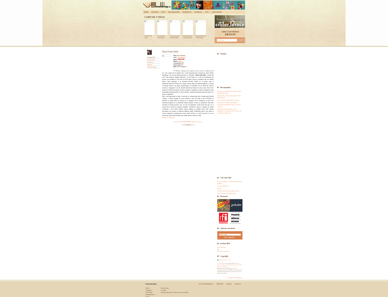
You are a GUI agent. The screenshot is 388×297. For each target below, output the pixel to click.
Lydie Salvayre (160, 37)
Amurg (219, 188)
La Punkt (163, 290)
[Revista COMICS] (223, 205)
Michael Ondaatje (174, 37)
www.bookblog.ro (221, 263)
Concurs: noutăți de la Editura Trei (226, 193)
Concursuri (217, 12)
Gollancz (149, 65)
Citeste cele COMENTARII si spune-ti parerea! (188, 122)
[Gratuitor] (236, 205)
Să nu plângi (160, 36)
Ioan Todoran (151, 60)
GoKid (147, 288)
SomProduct (149, 292)
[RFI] (229, 218)
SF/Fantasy (150, 62)
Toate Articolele (221, 247)
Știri (163, 12)
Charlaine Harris (151, 67)
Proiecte (220, 284)
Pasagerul (185, 36)
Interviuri (186, 12)
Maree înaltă (199, 36)
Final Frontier (165, 288)
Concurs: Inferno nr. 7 (223, 186)
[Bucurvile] (208, 5)
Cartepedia (149, 290)
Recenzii (154, 12)
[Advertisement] (229, 70)
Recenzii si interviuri (223, 251)
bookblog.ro (157, 5)
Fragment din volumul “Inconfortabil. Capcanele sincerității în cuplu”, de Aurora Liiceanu (229, 104)
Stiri (218, 249)
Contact (238, 284)
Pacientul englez (174, 36)
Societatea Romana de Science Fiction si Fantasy (175, 292)
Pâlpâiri (146, 36)
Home (146, 12)
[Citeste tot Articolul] (168, 117)
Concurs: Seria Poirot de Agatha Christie (228, 191)
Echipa (228, 284)
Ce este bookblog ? (206, 284)
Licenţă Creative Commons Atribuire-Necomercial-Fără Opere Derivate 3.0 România (229, 264)
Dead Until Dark (170, 51)
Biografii (198, 12)
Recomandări (173, 12)
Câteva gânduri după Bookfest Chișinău (228, 100)
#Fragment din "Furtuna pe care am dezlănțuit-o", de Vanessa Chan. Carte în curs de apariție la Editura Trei (229, 111)
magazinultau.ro (150, 294)
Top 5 (207, 12)
